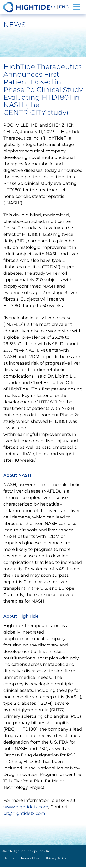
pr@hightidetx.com (24, 813)
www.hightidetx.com (25, 806)
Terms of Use (30, 858)
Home (9, 858)
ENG (64, 7)
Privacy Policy (56, 858)
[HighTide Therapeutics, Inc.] (26, 7)
